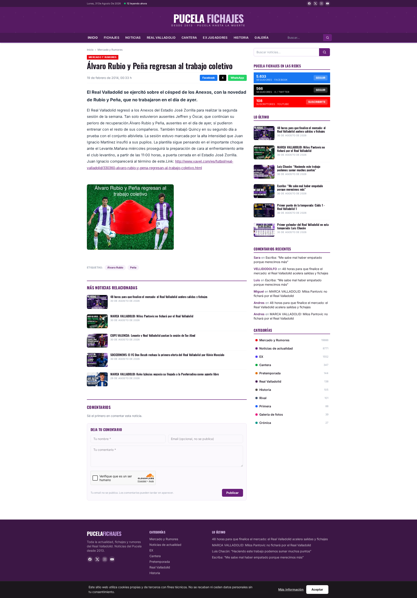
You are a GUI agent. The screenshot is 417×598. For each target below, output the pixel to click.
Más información (291, 589)
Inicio (93, 37)
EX (151, 550)
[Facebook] (309, 3)
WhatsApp (237, 77)
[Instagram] (321, 3)
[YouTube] (327, 3)
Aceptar (317, 589)
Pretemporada (159, 561)
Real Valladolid (161, 37)
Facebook (208, 77)
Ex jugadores (215, 37)
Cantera (189, 37)
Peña (133, 267)
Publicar (232, 493)
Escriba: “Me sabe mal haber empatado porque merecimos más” (258, 557)
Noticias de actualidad (165, 544)
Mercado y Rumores (110, 49)
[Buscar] (327, 37)
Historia (241, 37)
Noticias (133, 37)
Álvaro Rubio (115, 267)
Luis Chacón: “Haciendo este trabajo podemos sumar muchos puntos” (261, 551)
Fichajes (111, 37)
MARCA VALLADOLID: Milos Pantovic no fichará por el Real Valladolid (261, 545)
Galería (261, 37)
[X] (315, 3)
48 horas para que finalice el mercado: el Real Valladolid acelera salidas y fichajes (270, 539)
